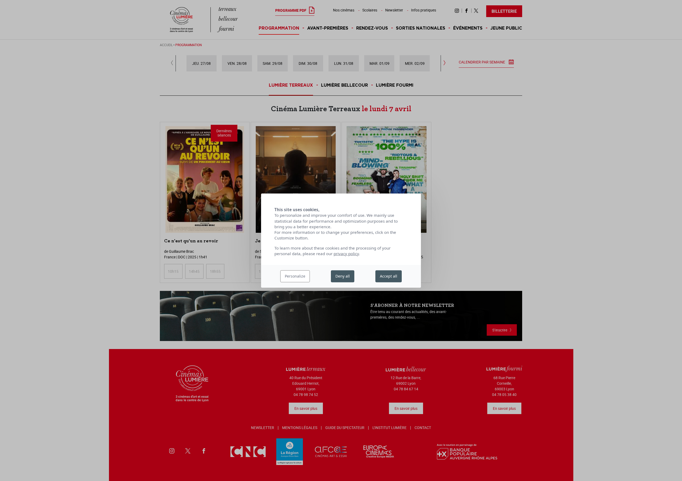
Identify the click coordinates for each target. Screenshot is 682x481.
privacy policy (346, 253)
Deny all (342, 276)
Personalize (295, 276)
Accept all (388, 276)
